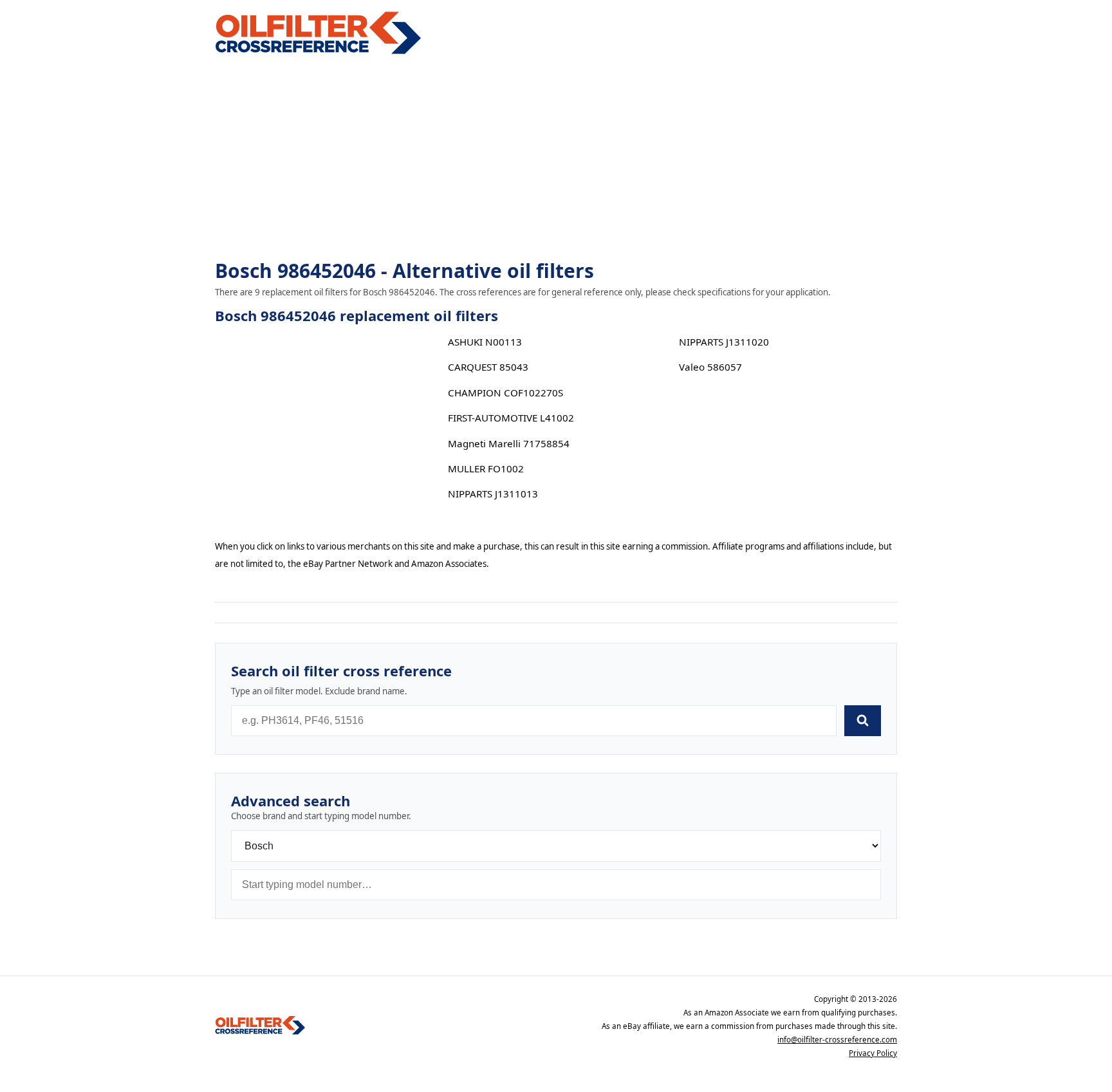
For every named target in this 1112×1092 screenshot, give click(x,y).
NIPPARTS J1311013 (493, 493)
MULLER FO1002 (486, 468)
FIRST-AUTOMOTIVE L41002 (511, 417)
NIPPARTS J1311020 (724, 341)
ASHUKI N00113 (485, 341)
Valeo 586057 (710, 366)
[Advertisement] (556, 158)
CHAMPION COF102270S (505, 392)
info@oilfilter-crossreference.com (837, 1039)
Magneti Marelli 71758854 (509, 443)
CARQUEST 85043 (488, 366)
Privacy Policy (873, 1053)
